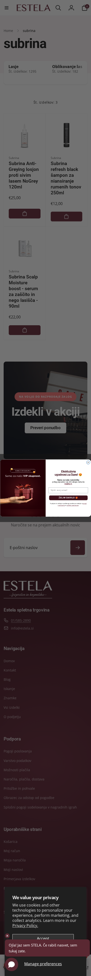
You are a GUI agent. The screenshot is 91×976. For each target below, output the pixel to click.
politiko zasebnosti (73, 505)
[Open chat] (11, 964)
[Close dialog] (88, 462)
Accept (43, 938)
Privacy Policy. (25, 925)
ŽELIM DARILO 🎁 (68, 498)
